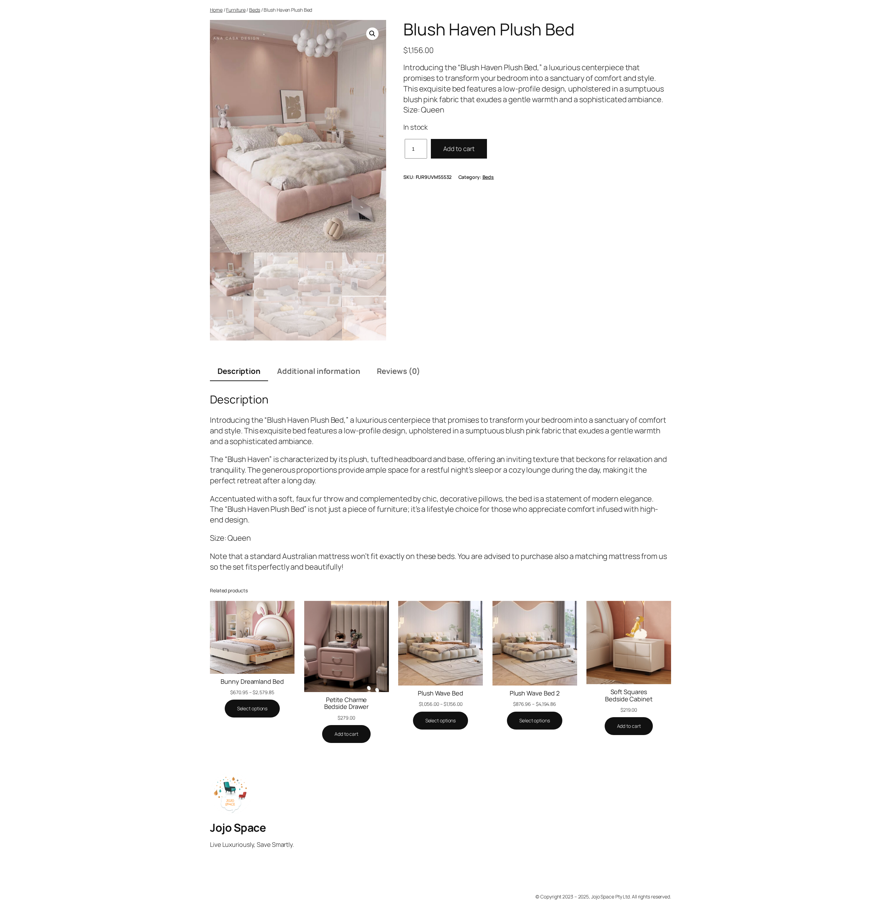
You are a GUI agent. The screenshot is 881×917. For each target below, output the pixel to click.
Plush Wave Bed (440, 693)
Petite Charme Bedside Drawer (346, 703)
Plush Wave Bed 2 (535, 693)
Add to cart (459, 148)
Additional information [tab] (318, 371)
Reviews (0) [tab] (398, 371)
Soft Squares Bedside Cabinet (628, 695)
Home (216, 10)
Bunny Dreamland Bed (252, 681)
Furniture (235, 10)
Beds (254, 10)
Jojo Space (238, 827)
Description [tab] (239, 371)
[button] (372, 34)
